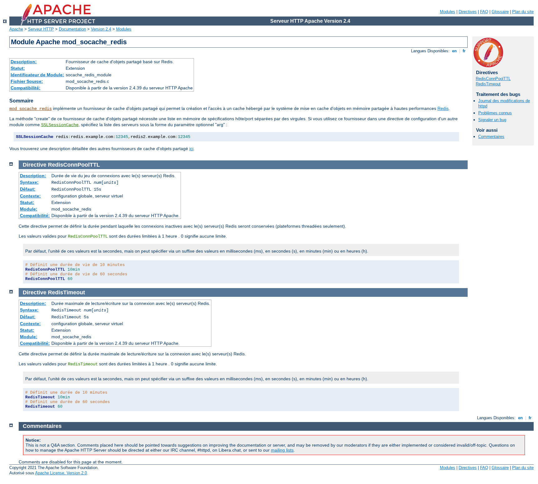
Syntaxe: (29, 182)
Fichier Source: (27, 81)
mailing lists (282, 450)
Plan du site (523, 11)
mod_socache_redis (30, 108)
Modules (447, 11)
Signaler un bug (492, 119)
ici (191, 148)
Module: (28, 208)
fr (464, 51)
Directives (468, 11)
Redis (443, 108)
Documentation (72, 29)
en (454, 51)
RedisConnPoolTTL (493, 78)
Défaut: (27, 189)
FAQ (484, 11)
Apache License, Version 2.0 (61, 473)
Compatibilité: (25, 87)
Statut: (18, 68)
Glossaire (500, 11)
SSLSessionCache (59, 124)
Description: (24, 61)
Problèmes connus (495, 113)
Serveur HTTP (41, 29)
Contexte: (30, 195)
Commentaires (491, 136)
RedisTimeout (488, 84)
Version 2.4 (101, 29)
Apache (16, 29)
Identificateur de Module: (37, 74)
